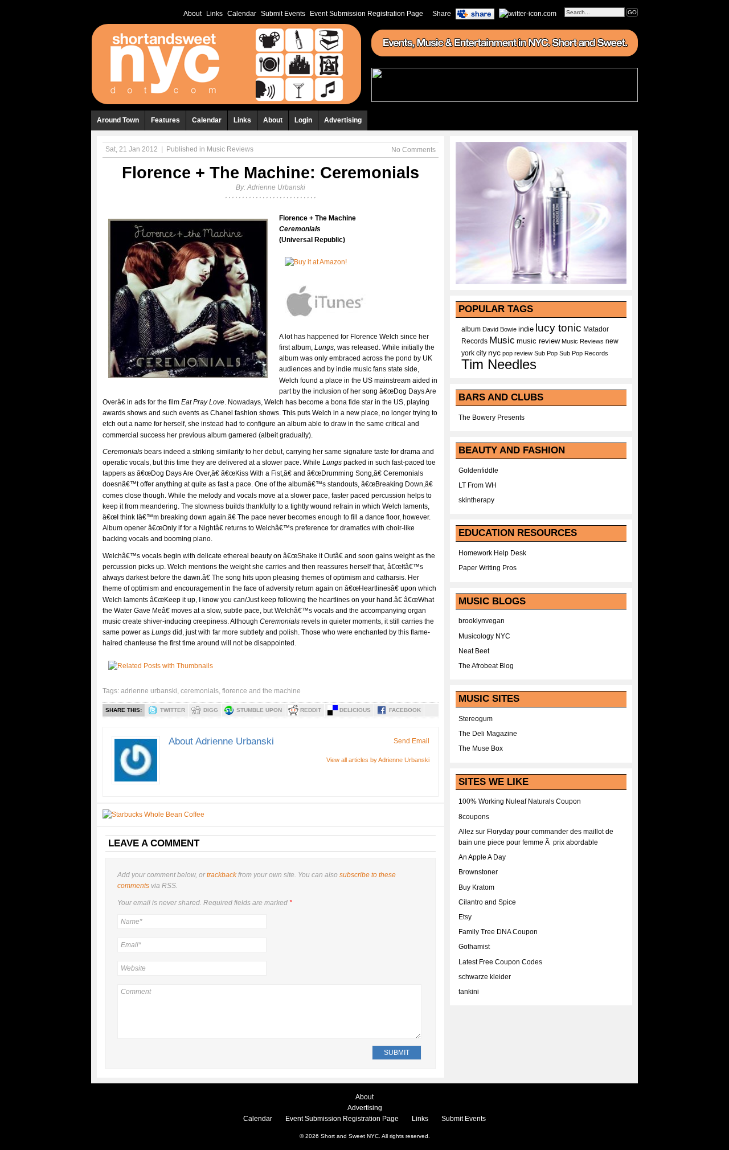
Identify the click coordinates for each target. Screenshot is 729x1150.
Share (441, 14)
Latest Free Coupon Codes (500, 962)
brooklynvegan (481, 621)
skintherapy (476, 500)
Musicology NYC (484, 636)
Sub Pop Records (583, 353)
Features (165, 120)
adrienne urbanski (149, 691)
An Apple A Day (482, 857)
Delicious (355, 710)
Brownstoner (478, 872)
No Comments (413, 150)
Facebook (405, 710)
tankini (468, 992)
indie (526, 329)
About (192, 14)
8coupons (473, 817)
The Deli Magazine (487, 734)
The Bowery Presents (491, 417)
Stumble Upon (259, 710)
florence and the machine (261, 691)
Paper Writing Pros (487, 568)
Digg (210, 710)
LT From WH (477, 485)
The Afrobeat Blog (486, 666)
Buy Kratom (476, 887)
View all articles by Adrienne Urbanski (377, 759)
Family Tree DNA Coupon (498, 932)
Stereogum (475, 719)
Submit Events (283, 14)
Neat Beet (473, 651)
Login (303, 120)
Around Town (118, 120)
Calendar (241, 14)
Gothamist (474, 947)
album (471, 329)
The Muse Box (480, 748)
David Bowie (499, 329)
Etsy (465, 917)
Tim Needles (498, 364)
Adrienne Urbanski (276, 187)
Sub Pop (546, 353)
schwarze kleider (484, 977)
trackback (221, 875)
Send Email (411, 741)
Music (502, 340)
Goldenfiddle (478, 470)
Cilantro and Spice (487, 902)
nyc (494, 353)
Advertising (343, 120)
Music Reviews (230, 149)
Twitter (172, 710)
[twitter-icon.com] (528, 13)
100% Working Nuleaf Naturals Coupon (519, 801)
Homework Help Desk (492, 553)
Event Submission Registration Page (366, 14)
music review (538, 341)
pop (507, 353)
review (523, 353)
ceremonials (200, 691)
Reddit (310, 710)
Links (214, 14)
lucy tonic (558, 328)
